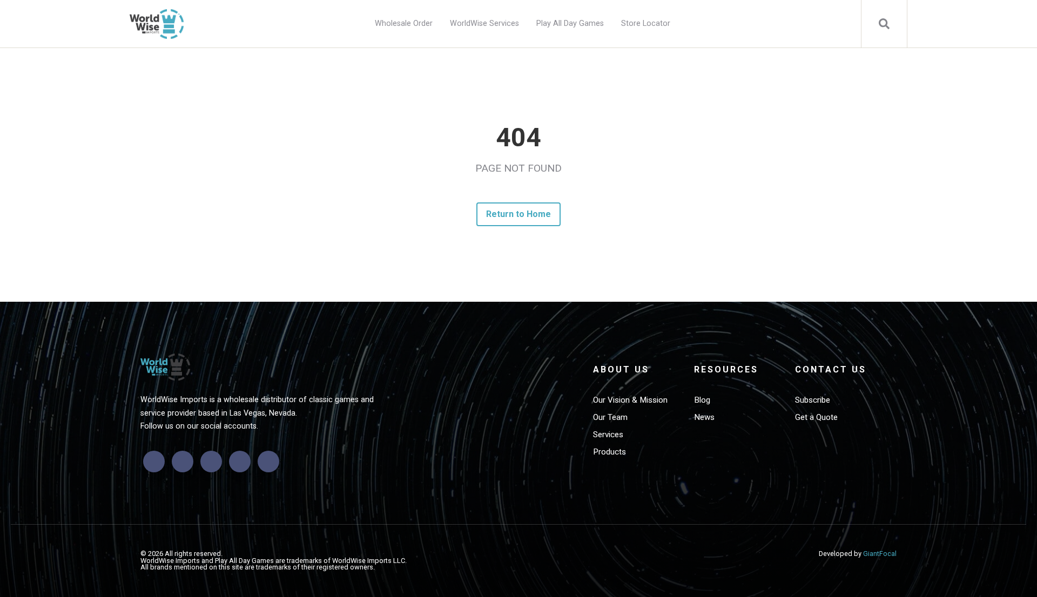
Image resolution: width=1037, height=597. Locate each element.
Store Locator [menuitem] (645, 23)
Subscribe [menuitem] (812, 400)
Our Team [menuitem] (610, 417)
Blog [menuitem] (702, 400)
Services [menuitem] (608, 434)
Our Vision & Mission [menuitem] (630, 400)
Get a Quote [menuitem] (816, 417)
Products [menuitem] (609, 452)
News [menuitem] (704, 417)
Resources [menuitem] (726, 369)
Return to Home (518, 214)
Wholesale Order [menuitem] (404, 23)
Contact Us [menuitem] (830, 369)
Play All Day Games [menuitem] (570, 23)
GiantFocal (880, 553)
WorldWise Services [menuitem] (484, 23)
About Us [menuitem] (621, 369)
